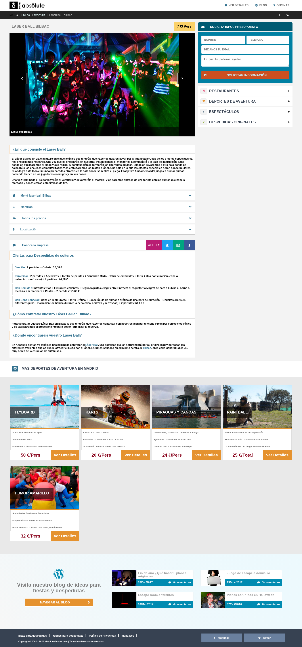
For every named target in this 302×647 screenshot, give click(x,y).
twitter (267, 637)
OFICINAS (283, 5)
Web (151, 245)
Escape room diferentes (156, 595)
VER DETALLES (238, 5)
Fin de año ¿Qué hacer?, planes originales (162, 574)
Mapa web (128, 635)
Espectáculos (224, 112)
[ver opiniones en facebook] (189, 245)
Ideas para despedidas (32, 635)
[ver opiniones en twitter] (167, 245)
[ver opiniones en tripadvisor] (178, 245)
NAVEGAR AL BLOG (55, 602)
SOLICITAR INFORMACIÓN (247, 75)
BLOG (263, 5)
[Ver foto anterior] (22, 78)
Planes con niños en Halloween (250, 595)
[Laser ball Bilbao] (18, 15)
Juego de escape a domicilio (248, 573)
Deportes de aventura (232, 101)
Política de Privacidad (102, 635)
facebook (223, 637)
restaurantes (224, 91)
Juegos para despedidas (67, 635)
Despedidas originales (232, 122)
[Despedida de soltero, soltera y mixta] (28, 5)
